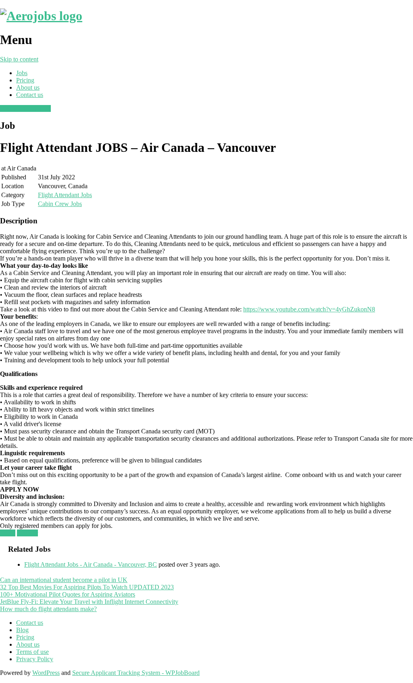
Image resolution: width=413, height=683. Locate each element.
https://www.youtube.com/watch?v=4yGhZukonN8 (309, 309)
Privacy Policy (34, 659)
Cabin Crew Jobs (60, 203)
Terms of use (32, 651)
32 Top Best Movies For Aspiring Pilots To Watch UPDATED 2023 (87, 587)
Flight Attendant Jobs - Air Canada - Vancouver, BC (90, 564)
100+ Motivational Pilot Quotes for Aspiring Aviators (67, 594)
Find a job (38, 108)
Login (7, 533)
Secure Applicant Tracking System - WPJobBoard (136, 672)
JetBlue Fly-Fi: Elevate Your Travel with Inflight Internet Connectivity (89, 601)
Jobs (21, 72)
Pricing (25, 80)
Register (27, 533)
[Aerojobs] (41, 15)
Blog (22, 629)
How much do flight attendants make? (48, 608)
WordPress (46, 672)
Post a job (12, 108)
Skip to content (19, 59)
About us (28, 87)
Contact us (29, 94)
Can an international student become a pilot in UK (63, 579)
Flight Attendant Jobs (65, 194)
